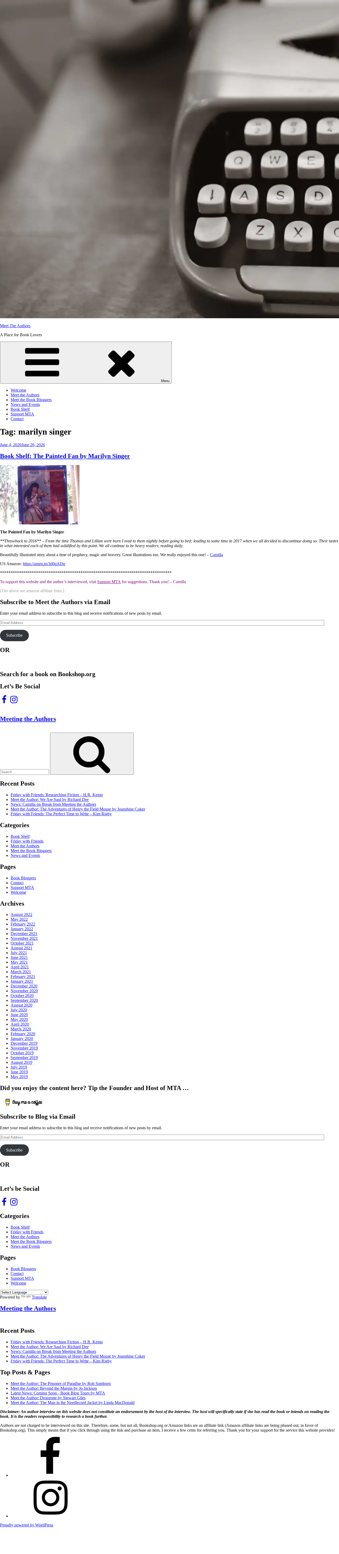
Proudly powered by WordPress (26, 1525)
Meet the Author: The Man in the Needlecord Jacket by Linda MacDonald (73, 1402)
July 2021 (19, 952)
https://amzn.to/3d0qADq (44, 563)
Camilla (216, 554)
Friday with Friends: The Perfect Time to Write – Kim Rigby (61, 814)
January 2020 (22, 1038)
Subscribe (14, 635)
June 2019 (19, 1072)
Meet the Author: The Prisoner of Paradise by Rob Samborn (61, 1383)
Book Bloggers (23, 878)
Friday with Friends (27, 841)
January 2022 (22, 929)
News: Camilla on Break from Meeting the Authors (53, 804)
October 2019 (22, 1053)
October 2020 (22, 995)
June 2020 (19, 1014)
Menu (165, 381)
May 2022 (19, 919)
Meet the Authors (25, 395)
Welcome (18, 390)
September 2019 (24, 1057)
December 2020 (24, 986)
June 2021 (19, 957)
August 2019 (21, 1062)
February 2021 (23, 976)
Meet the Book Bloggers (31, 399)
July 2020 (19, 1010)
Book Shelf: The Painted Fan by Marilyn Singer (65, 456)
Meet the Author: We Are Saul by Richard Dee (50, 799)
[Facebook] (50, 1475)
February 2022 (23, 924)
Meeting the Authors (28, 718)
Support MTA (22, 414)
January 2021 (22, 981)
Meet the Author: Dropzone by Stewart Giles (48, 1398)
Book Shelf (20, 409)
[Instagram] (50, 1516)
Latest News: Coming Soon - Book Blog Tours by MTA (58, 1393)
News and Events (25, 404)
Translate (39, 1297)
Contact (17, 419)
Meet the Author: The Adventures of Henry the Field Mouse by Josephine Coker (78, 809)
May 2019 (19, 1076)
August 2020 (21, 1005)
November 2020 (24, 991)
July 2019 (19, 1067)
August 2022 (21, 914)
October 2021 (22, 943)
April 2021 (20, 967)
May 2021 (19, 962)
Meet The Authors (15, 326)
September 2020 (24, 1000)
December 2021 (24, 933)
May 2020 (19, 1019)
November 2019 (24, 1048)
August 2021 (21, 948)
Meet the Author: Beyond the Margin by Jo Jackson (54, 1388)
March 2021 (21, 971)
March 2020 (21, 1029)
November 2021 (24, 938)
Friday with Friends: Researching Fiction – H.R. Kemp (57, 795)
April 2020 (20, 1024)
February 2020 (23, 1033)
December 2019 (24, 1043)
